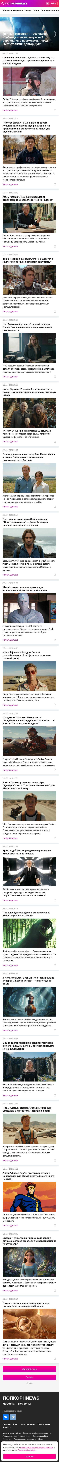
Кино (36, 10)
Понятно (29, 1456)
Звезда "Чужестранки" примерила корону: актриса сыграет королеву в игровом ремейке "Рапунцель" (29, 1241)
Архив (29, 1383)
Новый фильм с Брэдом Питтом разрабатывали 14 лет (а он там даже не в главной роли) (27, 655)
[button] (55, 34)
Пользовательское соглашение (16, 1436)
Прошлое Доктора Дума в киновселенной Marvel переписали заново (26, 914)
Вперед (29, 1377)
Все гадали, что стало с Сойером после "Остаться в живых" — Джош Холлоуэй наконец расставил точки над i (25, 522)
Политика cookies (40, 1436)
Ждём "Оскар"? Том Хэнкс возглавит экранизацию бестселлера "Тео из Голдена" (28, 198)
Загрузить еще (29, 1369)
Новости (7, 10)
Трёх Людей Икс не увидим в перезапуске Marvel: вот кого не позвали (27, 852)
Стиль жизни (44, 1424)
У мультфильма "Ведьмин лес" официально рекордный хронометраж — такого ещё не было (28, 981)
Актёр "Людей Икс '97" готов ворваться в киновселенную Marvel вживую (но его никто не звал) (28, 1176)
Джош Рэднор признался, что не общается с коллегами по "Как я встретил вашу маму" (28, 260)
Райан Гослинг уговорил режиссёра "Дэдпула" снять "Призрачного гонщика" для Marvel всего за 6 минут (29, 785)
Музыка (7, 1427)
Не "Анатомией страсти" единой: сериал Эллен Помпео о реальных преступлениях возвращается (27, 327)
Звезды (28, 10)
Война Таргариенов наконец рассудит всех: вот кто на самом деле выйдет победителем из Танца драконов (28, 1046)
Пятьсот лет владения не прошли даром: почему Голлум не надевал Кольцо (26, 1304)
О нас (40, 1439)
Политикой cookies (26, 1450)
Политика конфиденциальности (37, 1433)
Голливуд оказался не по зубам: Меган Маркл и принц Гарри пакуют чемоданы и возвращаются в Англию (29, 457)
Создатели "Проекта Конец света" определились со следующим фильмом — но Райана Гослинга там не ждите (29, 720)
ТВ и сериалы (47, 10)
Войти (53, 3)
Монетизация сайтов (12, 1433)
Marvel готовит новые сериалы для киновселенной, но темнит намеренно (25, 589)
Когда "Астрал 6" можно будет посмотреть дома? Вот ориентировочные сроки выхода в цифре (29, 392)
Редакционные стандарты (25, 1439)
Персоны (18, 10)
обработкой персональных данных (36, 1447)
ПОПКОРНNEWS (21, 1398)
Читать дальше (10, 110)
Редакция (7, 1439)
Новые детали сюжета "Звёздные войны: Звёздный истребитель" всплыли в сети (27, 1109)
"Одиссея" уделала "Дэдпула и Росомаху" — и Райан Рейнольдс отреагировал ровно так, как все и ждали (28, 60)
